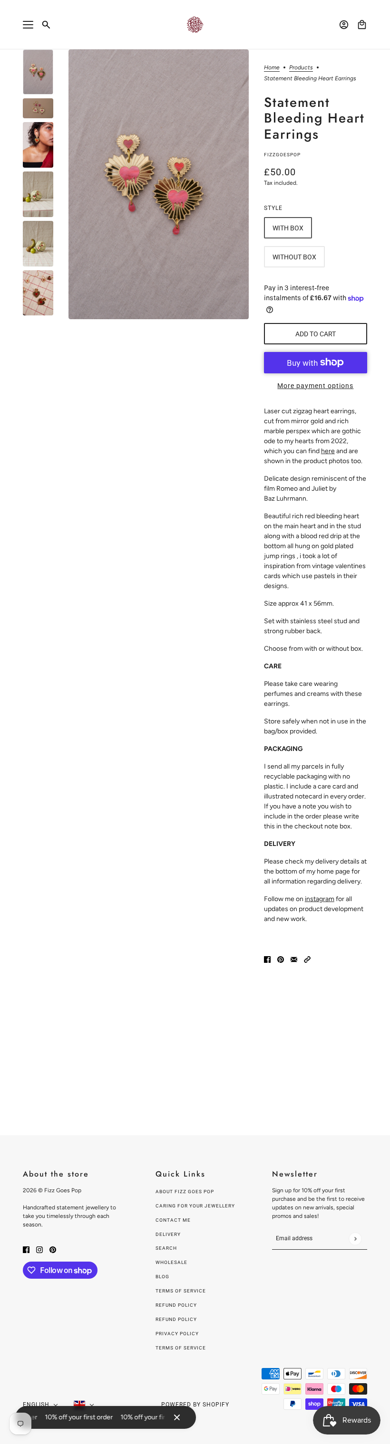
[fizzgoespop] (195, 24)
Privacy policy (177, 1333)
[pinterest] (53, 1249)
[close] (177, 1417)
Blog (162, 1276)
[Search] (46, 24)
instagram (319, 899)
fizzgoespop (282, 154)
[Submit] (355, 1238)
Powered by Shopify (195, 1404)
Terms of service (181, 1347)
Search (166, 1248)
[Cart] (362, 24)
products (301, 68)
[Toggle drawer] (28, 24)
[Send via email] (294, 959)
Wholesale (171, 1262)
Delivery (168, 1234)
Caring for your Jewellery (195, 1205)
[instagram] (39, 1249)
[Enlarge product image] (158, 184)
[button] (307, 959)
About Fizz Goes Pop (185, 1191)
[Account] (344, 24)
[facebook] (26, 1249)
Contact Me (173, 1220)
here (328, 451)
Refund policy (176, 1305)
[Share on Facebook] (267, 959)
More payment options (315, 386)
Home (272, 68)
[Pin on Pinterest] (280, 959)
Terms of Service (181, 1290)
